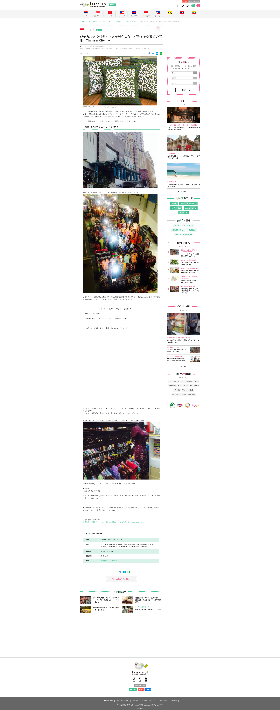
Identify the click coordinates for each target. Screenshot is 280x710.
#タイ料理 (177, 390)
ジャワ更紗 (138, 48)
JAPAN (148, 689)
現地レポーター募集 (123, 700)
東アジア (184, 1)
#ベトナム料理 (194, 385)
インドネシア (108, 21)
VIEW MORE (182, 191)
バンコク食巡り (190, 208)
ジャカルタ (119, 21)
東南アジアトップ (97, 21)
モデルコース (188, 225)
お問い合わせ (163, 700)
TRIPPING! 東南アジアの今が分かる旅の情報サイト (93, 4)
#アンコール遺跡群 (187, 390)
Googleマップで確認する (109, 561)
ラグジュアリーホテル (188, 203)
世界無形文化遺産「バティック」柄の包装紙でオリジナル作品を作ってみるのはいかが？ (113, 522)
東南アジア (113, 4)
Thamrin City (96, 48)
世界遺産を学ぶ (177, 230)
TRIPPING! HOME (194, 1)
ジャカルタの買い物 (130, 21)
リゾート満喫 (176, 208)
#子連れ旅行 (191, 394)
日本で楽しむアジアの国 (183, 234)
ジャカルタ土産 (128, 48)
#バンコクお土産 (174, 381)
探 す (184, 90)
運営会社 (174, 700)
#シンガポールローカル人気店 (190, 381)
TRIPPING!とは (108, 700)
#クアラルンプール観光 (179, 394)
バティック (147, 48)
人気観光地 (191, 230)
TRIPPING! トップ (85, 21)
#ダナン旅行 (172, 385)
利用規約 (135, 700)
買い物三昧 (184, 213)
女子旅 (174, 203)
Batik (88, 48)
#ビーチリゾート (183, 385)
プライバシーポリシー (148, 700)
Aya (91, 46)
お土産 (177, 225)
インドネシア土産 (107, 48)
